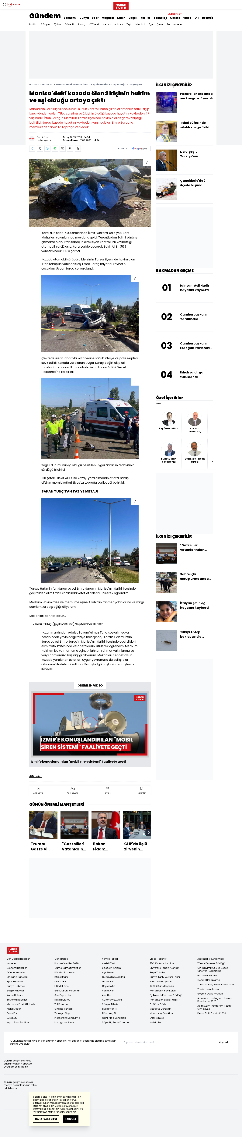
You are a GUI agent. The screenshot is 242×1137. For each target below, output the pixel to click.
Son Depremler (62, 995)
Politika (33, 24)
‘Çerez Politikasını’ (70, 1109)
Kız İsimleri (155, 1022)
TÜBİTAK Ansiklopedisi (162, 986)
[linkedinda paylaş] (47, 149)
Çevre (160, 24)
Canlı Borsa (61, 958)
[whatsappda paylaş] (55, 149)
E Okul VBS (60, 981)
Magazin (108, 18)
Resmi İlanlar (211, 18)
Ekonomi (70, 18)
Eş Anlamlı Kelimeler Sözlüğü (166, 995)
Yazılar (145, 18)
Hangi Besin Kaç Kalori (163, 990)
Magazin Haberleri (17, 977)
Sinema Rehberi (63, 1008)
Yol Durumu (61, 1004)
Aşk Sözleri (108, 972)
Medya (107, 24)
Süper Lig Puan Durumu (115, 1022)
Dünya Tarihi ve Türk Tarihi (165, 977)
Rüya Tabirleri (157, 972)
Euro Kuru (12, 1017)
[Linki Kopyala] (78, 149)
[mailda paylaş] (63, 149)
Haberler (34, 84)
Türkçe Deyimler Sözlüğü (211, 963)
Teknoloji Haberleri (17, 999)
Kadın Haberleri (15, 995)
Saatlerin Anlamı (111, 967)
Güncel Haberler (16, 972)
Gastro (175, 18)
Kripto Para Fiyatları (18, 1022)
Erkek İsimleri (157, 1017)
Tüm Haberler (174, 24)
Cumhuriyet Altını (112, 999)
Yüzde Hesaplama (208, 989)
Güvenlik (69, 24)
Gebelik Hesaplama (208, 980)
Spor (95, 18)
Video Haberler (158, 958)
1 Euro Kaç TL (109, 1013)
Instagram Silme (64, 1022)
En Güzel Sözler (158, 1004)
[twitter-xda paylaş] (40, 149)
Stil (197, 18)
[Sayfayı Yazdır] (70, 149)
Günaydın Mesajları (113, 977)
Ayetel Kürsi (108, 963)
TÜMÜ (159, 403)
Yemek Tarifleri (110, 958)
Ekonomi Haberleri (17, 967)
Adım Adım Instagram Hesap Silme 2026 (214, 1007)
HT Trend (94, 24)
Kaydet (223, 1042)
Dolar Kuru (13, 1013)
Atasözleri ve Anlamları (210, 958)
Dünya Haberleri (16, 986)
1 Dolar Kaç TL (109, 1008)
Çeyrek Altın (108, 986)
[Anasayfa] (13, 950)
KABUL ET (70, 1119)
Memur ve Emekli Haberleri (21, 1004)
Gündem (45, 16)
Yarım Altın (108, 990)
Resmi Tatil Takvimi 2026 (211, 1013)
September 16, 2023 (89, 624)
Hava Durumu (62, 999)
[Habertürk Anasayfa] (121, 5)
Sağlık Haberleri (16, 990)
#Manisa (35, 776)
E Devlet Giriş (61, 986)
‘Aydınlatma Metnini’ (45, 1112)
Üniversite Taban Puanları (164, 967)
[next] (148, 832)
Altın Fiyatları (14, 1008)
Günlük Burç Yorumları (67, 990)
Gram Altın (108, 981)
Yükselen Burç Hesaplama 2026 (215, 984)
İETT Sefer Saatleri (207, 975)
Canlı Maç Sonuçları (114, 1017)
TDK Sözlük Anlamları (162, 963)
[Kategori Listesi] (237, 4)
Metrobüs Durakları (160, 1008)
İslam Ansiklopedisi (161, 981)
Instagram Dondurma (67, 1017)
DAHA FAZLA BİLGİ (46, 1119)
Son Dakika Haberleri (18, 958)
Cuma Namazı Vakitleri (67, 967)
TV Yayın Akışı (62, 1013)
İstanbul (140, 24)
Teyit (129, 24)
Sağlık (133, 18)
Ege (151, 24)
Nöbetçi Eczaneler (64, 972)
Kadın (121, 18)
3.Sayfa (45, 24)
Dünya (84, 18)
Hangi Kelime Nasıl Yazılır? (165, 999)
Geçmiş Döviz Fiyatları (210, 993)
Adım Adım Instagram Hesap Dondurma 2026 (214, 1000)
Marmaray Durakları (161, 1013)
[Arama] (4, 4)
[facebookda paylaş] (32, 149)
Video (187, 18)
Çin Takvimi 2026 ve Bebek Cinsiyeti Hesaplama (212, 969)
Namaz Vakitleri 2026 (66, 963)
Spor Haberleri (15, 981)
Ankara (118, 24)
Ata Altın (107, 995)
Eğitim (57, 24)
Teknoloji (160, 18)
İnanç (81, 24)
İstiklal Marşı (61, 977)
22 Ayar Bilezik (110, 1004)
